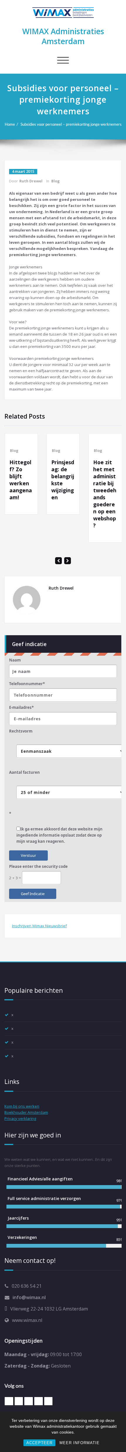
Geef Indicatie (33, 893)
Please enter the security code (38, 866)
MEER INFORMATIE (79, 1443)
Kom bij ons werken (21, 1106)
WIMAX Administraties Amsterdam (63, 36)
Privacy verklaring (20, 1118)
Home (10, 124)
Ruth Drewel (30, 181)
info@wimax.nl (29, 1297)
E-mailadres (21, 707)
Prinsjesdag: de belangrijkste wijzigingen (39, 480)
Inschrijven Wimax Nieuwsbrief (39, 925)
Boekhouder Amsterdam (26, 1112)
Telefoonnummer (27, 683)
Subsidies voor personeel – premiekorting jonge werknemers (71, 124)
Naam (15, 660)
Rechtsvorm (21, 731)
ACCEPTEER (39, 1443)
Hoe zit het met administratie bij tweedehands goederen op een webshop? (81, 494)
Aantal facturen (24, 772)
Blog (55, 181)
